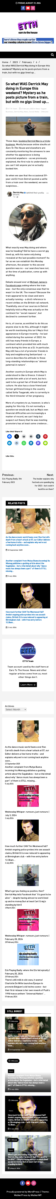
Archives (9, 706)
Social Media (34, 112)
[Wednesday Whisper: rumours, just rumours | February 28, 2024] (28, 920)
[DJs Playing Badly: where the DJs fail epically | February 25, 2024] (28, 955)
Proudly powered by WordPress (23, 1191)
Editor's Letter (14, 1032)
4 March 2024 (14, 1168)
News (38, 109)
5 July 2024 (11, 576)
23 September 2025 (14, 550)
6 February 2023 (27, 109)
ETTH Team (12, 109)
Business (9, 112)
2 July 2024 (11, 627)
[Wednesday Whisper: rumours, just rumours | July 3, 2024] (28, 796)
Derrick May (18, 112)
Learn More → (28, 684)
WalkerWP (36, 1195)
